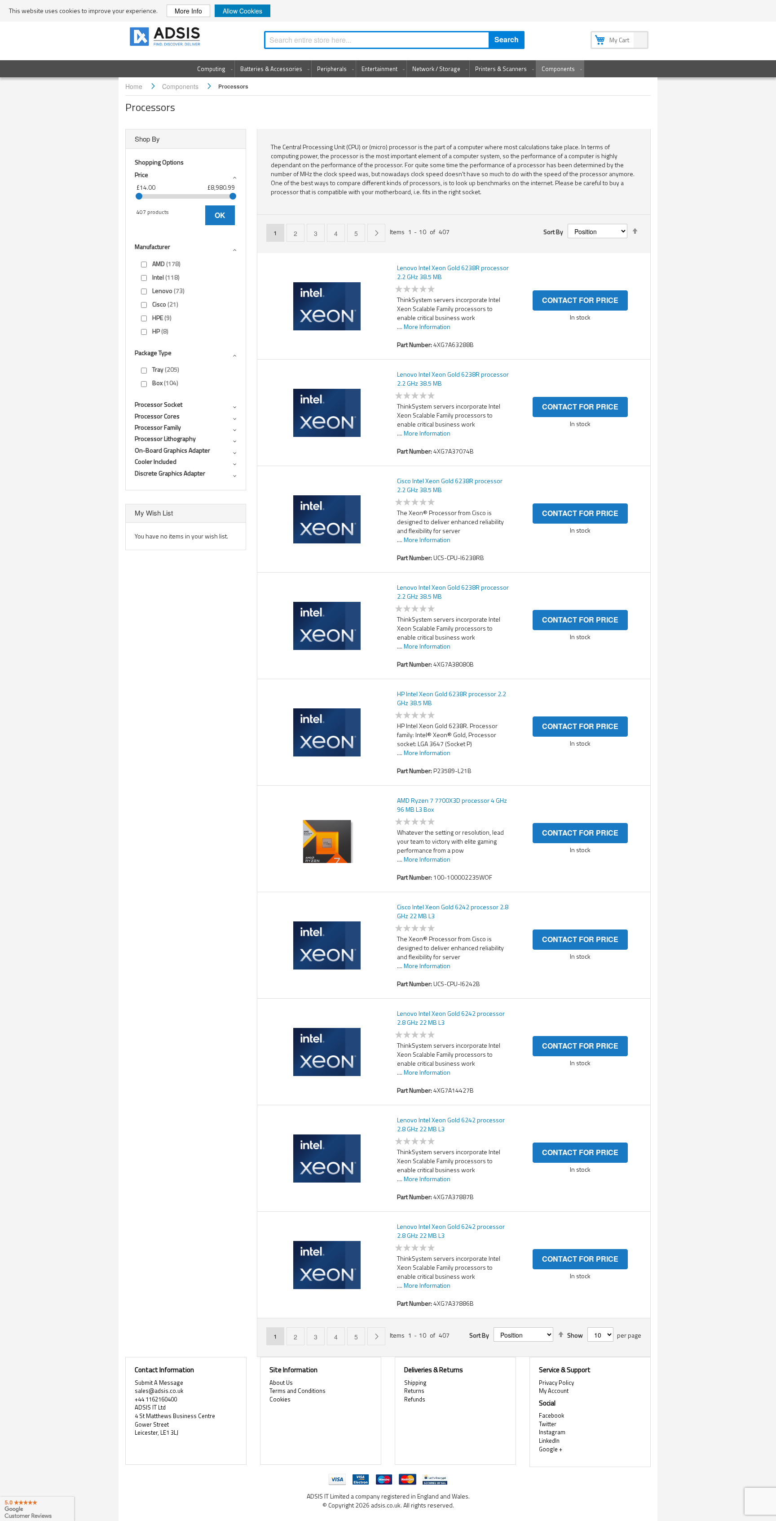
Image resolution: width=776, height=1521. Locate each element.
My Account (554, 1390)
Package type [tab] (153, 352)
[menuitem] (213, 68)
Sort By (553, 231)
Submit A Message (159, 1382)
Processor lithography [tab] (165, 438)
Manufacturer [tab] (152, 246)
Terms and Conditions (297, 1390)
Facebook (551, 1415)
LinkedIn (549, 1440)
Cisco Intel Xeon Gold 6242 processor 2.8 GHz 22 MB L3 (452, 912)
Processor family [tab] (158, 427)
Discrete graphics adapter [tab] (170, 473)
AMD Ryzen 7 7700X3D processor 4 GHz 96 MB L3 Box (452, 805)
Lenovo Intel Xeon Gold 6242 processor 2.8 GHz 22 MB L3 (451, 1018)
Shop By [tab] (147, 138)
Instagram (552, 1432)
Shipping (415, 1382)
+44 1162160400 (156, 1399)
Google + (550, 1449)
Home (134, 86)
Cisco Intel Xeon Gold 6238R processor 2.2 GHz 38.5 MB (450, 485)
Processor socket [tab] (158, 404)
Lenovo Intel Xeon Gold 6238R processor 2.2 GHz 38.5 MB (453, 272)
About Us (281, 1382)
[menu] (388, 68)
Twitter (547, 1423)
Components (181, 86)
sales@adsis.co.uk (159, 1390)
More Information (427, 326)
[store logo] (166, 38)
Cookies (280, 1399)
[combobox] (394, 40)
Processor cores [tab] (157, 416)
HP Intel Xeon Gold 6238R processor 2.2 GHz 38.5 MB (451, 698)
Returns (414, 1390)
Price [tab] (141, 174)
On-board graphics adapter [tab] (172, 450)
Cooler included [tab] (155, 461)
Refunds (414, 1399)
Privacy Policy (556, 1382)
